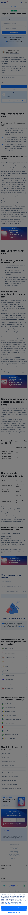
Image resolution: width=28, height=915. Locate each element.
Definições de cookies (14, 912)
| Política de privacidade (18, 903)
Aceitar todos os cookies (14, 908)
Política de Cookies (9, 903)
